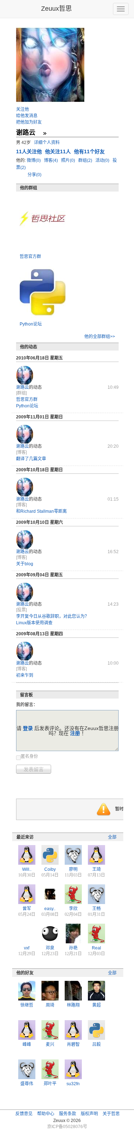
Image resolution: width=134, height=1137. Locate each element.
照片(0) (68, 160)
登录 (28, 728)
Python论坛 (31, 324)
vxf (26, 947)
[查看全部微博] (44, 133)
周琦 (50, 1005)
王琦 (96, 869)
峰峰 (27, 1044)
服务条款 (67, 1113)
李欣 (73, 908)
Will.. (26, 869)
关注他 (22, 109)
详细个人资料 (47, 142)
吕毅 (96, 1044)
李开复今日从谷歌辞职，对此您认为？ (52, 616)
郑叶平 (50, 1083)
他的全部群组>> (99, 336)
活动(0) (102, 160)
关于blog (24, 563)
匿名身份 (29, 756)
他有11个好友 (89, 151)
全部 (112, 837)
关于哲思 (111, 1113)
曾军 (27, 908)
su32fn (73, 1083)
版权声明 (89, 1113)
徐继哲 (26, 1005)
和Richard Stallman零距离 (41, 511)
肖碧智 (73, 1044)
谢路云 (22, 387)
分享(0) (34, 174)
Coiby (50, 869)
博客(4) (51, 160)
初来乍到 (24, 675)
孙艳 (73, 947)
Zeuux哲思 (56, 8)
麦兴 (50, 1044)
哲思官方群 (30, 256)
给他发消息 (27, 115)
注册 (75, 733)
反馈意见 (24, 1113)
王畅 (96, 908)
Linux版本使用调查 (34, 622)
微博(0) (34, 160)
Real (96, 947)
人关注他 (29, 151)
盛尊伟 (26, 1083)
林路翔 (73, 1005)
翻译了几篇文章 (31, 458)
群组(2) (85, 160)
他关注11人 (58, 151)
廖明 (73, 869)
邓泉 (50, 947)
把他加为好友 (29, 122)
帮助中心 (45, 1113)
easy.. (49, 908)
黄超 (96, 1005)
